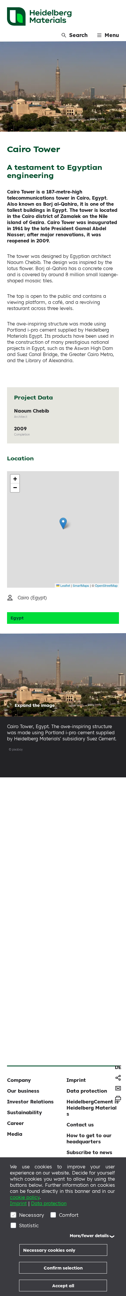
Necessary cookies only (49, 1250)
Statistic (29, 1225)
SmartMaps (81, 585)
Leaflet (64, 585)
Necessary (31, 1215)
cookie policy (25, 1197)
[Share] (118, 1078)
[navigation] (118, 1067)
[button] (63, 523)
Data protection (49, 1203)
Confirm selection (63, 1268)
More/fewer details (89, 1235)
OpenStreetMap (106, 585)
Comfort (69, 1215)
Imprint (18, 1203)
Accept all (63, 1285)
